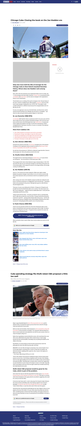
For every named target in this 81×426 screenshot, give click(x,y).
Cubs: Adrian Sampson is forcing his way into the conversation (28, 132)
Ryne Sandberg (33, 147)
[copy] (19, 25)
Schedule (23, 1)
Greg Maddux (20, 147)
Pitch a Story (27, 417)
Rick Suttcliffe (26, 147)
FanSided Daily (16, 417)
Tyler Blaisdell (15, 22)
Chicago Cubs (36, 95)
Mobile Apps (65, 415)
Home (14, 264)
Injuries (36, 1)
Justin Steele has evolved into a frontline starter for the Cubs (27, 137)
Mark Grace (42, 146)
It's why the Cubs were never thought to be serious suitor (30, 384)
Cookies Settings (54, 420)
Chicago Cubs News (21, 406)
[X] (74, 1)
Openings (27, 415)
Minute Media (7, 422)
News (15, 1)
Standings (28, 1)
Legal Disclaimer (16, 420)
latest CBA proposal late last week (35, 323)
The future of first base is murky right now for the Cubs (26, 138)
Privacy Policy (43, 417)
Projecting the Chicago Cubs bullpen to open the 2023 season (27, 134)
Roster (32, 1)
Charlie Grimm (38, 122)
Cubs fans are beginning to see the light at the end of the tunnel (28, 135)
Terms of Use (53, 417)
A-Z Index (42, 420)
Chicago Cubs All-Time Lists (22, 264)
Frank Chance (24, 96)
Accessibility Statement (30, 420)
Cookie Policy (65, 417)
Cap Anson (39, 102)
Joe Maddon (15, 96)
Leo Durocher (16, 118)
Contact (41, 415)
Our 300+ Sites (53, 415)
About (14, 415)
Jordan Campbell (16, 280)
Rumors (18, 1)
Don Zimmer (31, 144)
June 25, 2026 (31, 354)
